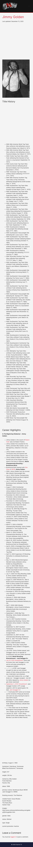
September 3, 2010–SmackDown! (16, 684)
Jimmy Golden (23, 680)
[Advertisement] (16, 41)
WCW (13, 469)
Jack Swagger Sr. (14, 690)
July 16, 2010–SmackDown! (14, 660)
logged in (13, 837)
